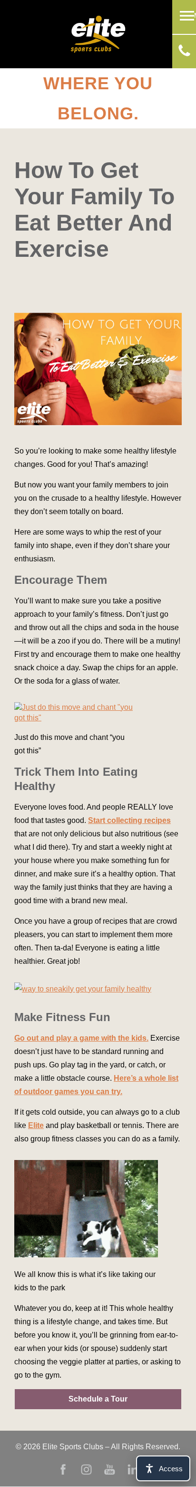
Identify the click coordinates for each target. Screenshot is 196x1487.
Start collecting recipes (129, 820)
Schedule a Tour (98, 1399)
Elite (36, 1125)
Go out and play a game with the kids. (81, 1038)
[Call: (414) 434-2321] (184, 54)
